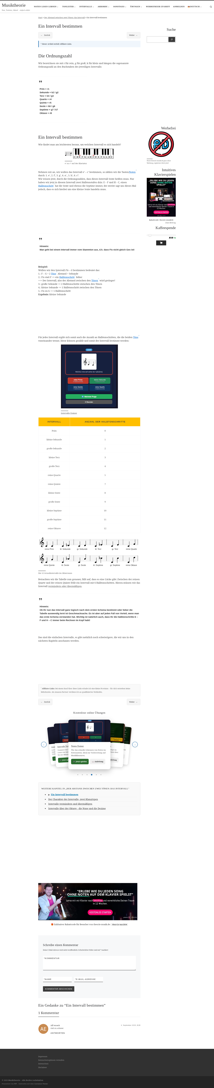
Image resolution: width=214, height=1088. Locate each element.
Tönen (94, 280)
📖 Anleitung (97, 761)
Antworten (58, 1033)
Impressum (42, 1056)
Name (48, 979)
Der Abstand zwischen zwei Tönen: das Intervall (64, 17)
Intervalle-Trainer (69, 413)
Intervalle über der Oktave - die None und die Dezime (77, 808)
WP (15, 1084)
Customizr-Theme (41, 1084)
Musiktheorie (14, 1080)
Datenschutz (43, 1064)
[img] (89, 552)
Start (40, 17)
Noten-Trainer (77, 746)
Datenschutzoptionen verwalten (51, 1060)
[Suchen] (171, 39)
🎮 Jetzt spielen (80, 761)
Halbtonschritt (46, 185)
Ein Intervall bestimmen (64, 794)
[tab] (78, 774)
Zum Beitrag (170, 222)
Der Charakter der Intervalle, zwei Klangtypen (73, 799)
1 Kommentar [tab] (48, 1013)
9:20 (138, 1025)
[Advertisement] (116, 99)
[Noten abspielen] (45, 566)
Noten (132, 172)
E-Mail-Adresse (85, 979)
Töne (53, 273)
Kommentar (52, 958)
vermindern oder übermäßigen (65, 586)
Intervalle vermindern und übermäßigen (70, 803)
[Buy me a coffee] (161, 242)
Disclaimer (42, 1067)
